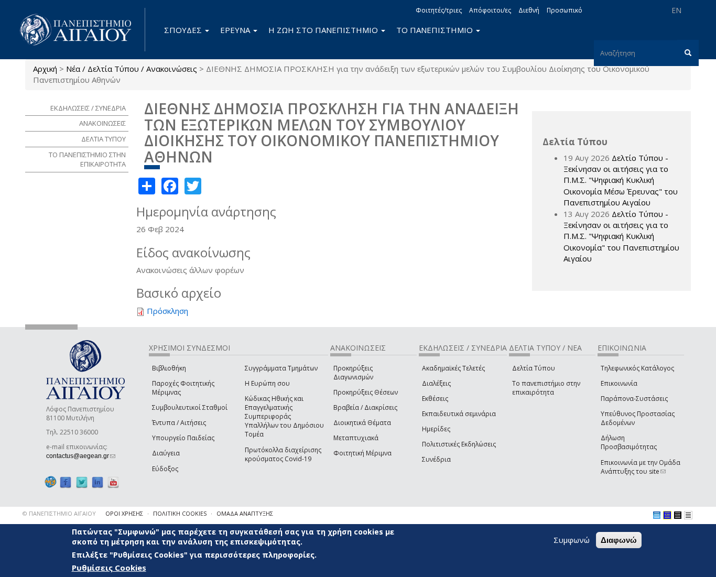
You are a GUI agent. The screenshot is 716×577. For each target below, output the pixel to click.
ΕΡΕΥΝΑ (236, 30)
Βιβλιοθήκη (169, 368)
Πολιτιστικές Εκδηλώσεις (459, 444)
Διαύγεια (166, 453)
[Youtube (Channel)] (113, 482)
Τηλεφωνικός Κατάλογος (637, 368)
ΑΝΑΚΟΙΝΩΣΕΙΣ (102, 123)
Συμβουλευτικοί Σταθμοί (189, 407)
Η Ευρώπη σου (267, 383)
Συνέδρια (436, 459)
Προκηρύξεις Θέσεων (365, 392)
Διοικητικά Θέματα (362, 422)
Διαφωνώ (619, 540)
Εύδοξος (165, 468)
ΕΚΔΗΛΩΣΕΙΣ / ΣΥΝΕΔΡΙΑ (88, 108)
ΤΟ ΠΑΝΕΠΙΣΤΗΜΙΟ (435, 30)
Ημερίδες (436, 428)
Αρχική (45, 68)
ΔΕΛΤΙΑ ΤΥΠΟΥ (103, 139)
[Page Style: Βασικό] (657, 515)
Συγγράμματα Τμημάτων (281, 368)
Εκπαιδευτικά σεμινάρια (459, 413)
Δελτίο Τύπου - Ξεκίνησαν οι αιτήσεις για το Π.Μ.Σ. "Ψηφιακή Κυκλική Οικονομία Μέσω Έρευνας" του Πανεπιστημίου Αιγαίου (620, 180)
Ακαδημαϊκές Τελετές (453, 368)
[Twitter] (82, 482)
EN (676, 10)
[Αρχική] (81, 29)
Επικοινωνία (619, 383)
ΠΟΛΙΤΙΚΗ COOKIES (180, 513)
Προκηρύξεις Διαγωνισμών (353, 373)
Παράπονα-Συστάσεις (634, 398)
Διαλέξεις (436, 383)
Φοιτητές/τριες (439, 10)
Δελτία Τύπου (533, 368)
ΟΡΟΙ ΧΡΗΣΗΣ (124, 513)
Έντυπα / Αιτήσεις (179, 422)
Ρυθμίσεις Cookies (109, 568)
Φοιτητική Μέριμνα (362, 453)
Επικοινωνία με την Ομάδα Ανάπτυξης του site (640, 467)
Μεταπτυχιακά (355, 437)
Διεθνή (528, 10)
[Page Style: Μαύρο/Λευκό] (688, 515)
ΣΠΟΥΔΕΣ (184, 30)
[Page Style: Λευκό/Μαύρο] (678, 515)
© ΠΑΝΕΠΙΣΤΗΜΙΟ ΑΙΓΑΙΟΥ (59, 513)
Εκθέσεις (435, 398)
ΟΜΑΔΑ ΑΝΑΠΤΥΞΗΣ (244, 513)
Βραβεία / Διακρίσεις (365, 407)
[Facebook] (65, 482)
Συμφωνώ (572, 540)
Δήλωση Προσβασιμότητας (629, 442)
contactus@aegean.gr (80, 456)
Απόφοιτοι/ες (490, 10)
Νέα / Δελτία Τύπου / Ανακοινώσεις (131, 68)
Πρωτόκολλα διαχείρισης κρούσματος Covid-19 (283, 454)
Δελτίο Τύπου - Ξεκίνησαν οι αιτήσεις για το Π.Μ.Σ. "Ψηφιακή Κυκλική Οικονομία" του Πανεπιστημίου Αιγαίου (621, 236)
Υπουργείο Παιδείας (183, 437)
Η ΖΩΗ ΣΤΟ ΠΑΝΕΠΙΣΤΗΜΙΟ (324, 30)
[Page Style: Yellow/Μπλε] (667, 515)
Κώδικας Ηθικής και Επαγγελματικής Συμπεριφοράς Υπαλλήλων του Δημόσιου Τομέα (284, 416)
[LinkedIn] (97, 482)
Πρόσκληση (167, 311)
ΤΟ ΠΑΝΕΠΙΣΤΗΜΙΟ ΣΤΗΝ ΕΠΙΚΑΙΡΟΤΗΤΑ (87, 159)
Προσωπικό (564, 10)
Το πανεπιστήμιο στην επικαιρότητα (546, 388)
